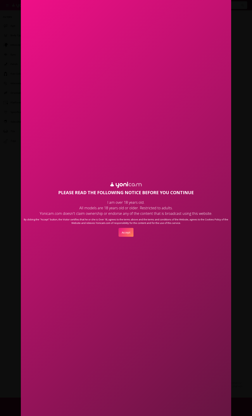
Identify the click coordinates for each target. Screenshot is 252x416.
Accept (126, 232)
